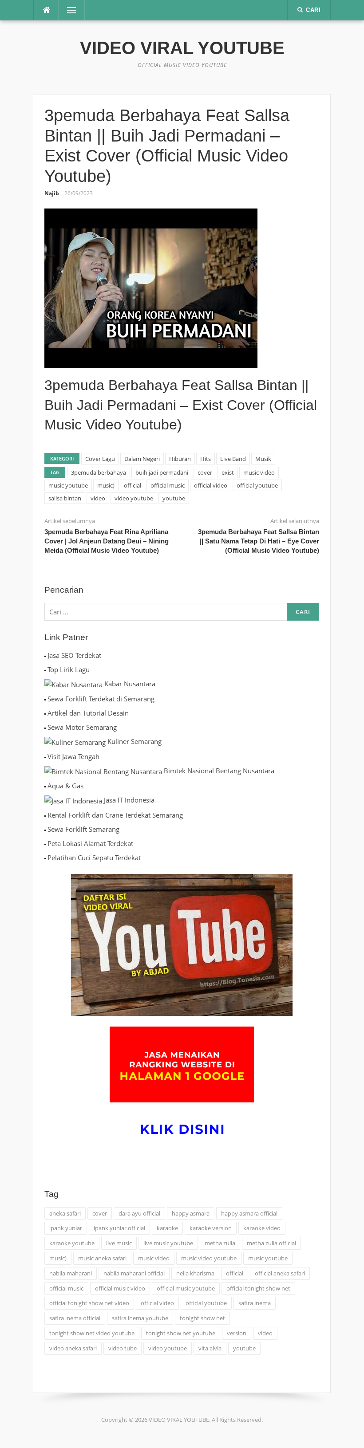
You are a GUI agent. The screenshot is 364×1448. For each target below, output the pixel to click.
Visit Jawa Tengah (73, 756)
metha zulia (220, 1243)
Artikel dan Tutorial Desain (88, 712)
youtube (173, 498)
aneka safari (65, 1213)
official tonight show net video (89, 1303)
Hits (205, 459)
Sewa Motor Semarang (82, 727)
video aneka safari (73, 1348)
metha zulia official (271, 1243)
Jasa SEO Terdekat (74, 655)
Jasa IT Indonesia (129, 799)
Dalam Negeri (142, 459)
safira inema (254, 1303)
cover (205, 472)
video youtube (134, 498)
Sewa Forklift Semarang (83, 829)
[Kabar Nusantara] (73, 683)
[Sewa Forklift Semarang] (45, 829)
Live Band (233, 459)
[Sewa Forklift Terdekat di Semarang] (45, 698)
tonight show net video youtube (92, 1333)
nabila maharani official (134, 1273)
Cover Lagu (100, 459)
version (236, 1333)
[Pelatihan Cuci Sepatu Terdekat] (45, 857)
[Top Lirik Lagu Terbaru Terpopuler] (45, 669)
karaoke (167, 1228)
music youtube (68, 485)
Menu (68, 10)
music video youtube (209, 1258)
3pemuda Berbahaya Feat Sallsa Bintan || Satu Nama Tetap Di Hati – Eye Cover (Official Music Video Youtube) (258, 541)
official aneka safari (280, 1273)
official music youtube (186, 1288)
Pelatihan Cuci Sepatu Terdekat (94, 857)
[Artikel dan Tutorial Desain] (45, 712)
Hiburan (180, 459)
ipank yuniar (65, 1228)
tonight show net (202, 1318)
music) (106, 485)
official (132, 485)
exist (228, 472)
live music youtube (168, 1243)
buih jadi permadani (161, 472)
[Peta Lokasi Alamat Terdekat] (45, 843)
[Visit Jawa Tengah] (45, 756)
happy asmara (191, 1213)
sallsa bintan (64, 498)
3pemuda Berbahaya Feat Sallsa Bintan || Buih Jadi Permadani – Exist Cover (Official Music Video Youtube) (180, 405)
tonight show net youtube (180, 1333)
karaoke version (211, 1228)
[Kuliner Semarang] (75, 741)
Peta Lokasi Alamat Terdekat (90, 843)
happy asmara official (249, 1213)
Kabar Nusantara (129, 683)
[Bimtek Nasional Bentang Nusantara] (103, 770)
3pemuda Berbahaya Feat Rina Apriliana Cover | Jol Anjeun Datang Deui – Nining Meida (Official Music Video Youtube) (106, 541)
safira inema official (74, 1318)
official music (167, 485)
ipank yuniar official (119, 1228)
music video (259, 472)
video (98, 498)
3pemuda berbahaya (98, 472)
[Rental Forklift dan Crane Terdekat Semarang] (45, 815)
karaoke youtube (72, 1243)
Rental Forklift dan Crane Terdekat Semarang (115, 815)
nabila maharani (70, 1273)
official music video (120, 1288)
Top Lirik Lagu (68, 669)
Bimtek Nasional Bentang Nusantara (219, 770)
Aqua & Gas (65, 785)
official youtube (257, 485)
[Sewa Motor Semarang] (45, 727)
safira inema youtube (140, 1318)
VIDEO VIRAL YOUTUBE (182, 48)
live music (119, 1243)
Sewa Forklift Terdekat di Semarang (100, 698)
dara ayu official (139, 1213)
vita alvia (210, 1348)
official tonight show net (258, 1288)
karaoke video (262, 1228)
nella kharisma (195, 1273)
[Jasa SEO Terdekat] (45, 655)
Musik (263, 459)
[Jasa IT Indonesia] (73, 799)
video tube (122, 1348)
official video (210, 485)
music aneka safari (102, 1258)
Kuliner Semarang (134, 741)
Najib (51, 193)
